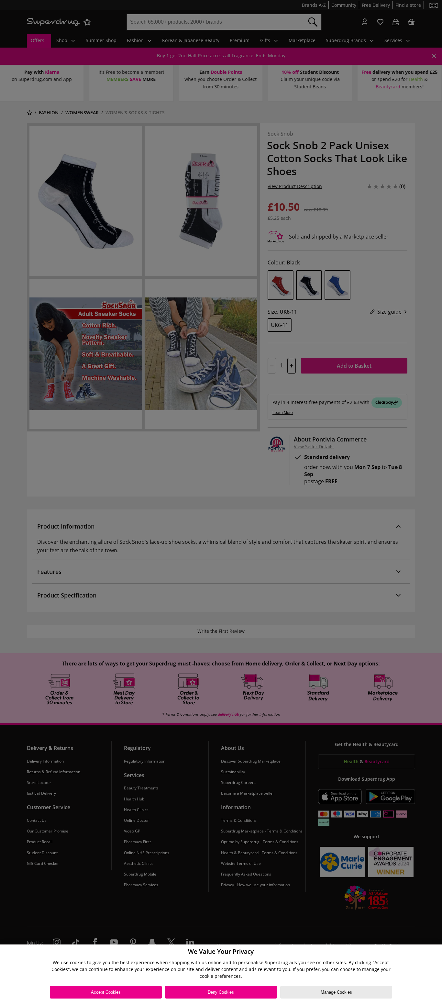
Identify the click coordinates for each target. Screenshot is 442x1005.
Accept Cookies (106, 992)
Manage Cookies (336, 992)
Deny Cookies (221, 992)
